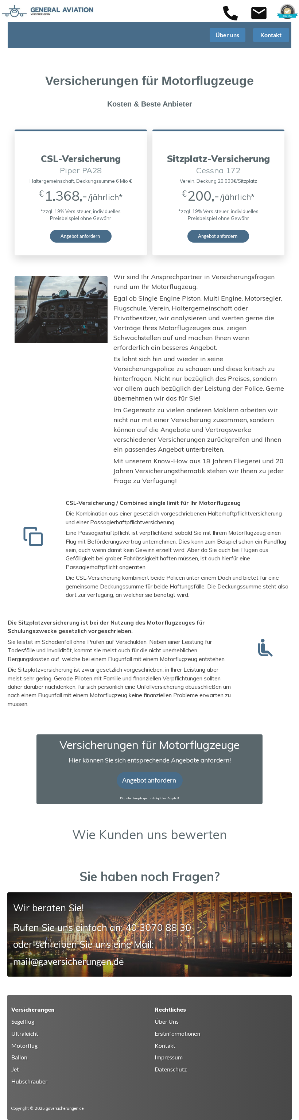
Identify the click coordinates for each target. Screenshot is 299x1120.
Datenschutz (171, 1069)
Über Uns (167, 1021)
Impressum (169, 1057)
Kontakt (165, 1045)
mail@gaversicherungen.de (68, 961)
